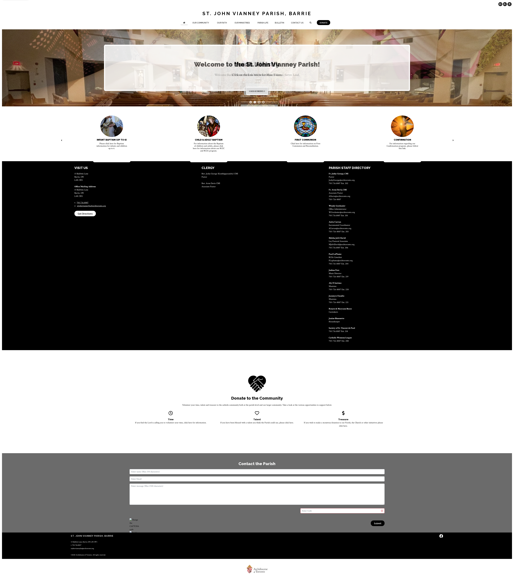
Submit (377, 523)
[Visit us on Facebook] (441, 536)
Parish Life (263, 23)
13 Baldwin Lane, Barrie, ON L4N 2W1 (84, 542)
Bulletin (279, 23)
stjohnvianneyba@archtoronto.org (91, 205)
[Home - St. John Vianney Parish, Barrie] (184, 23)
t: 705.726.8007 (76, 545)
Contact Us (297, 23)
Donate (323, 23)
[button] (251, 102)
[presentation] (62, 140)
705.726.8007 (82, 202)
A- (505, 4)
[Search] (310, 23)
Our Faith (222, 23)
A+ (500, 4)
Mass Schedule (257, 91)
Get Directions (85, 214)
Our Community (200, 23)
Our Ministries (242, 23)
